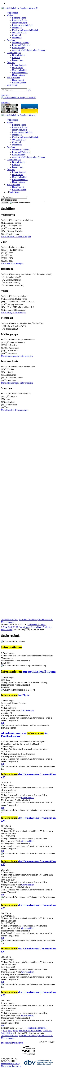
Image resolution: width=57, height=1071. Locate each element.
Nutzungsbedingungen (11, 1066)
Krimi (10, 372)
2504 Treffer (18, 629)
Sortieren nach (7, 624)
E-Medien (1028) (11, 329)
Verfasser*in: (7, 656)
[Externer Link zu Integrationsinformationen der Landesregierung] (29, 112)
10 (17, 627)
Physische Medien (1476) (15, 326)
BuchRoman (13, 350)
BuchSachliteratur (17, 342)
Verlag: (4, 682)
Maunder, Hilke (14, 228)
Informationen (27, 710)
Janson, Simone (14, 223)
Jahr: (3, 680)
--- (8, 399)
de (7, 407)
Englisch (11, 402)
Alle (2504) (39, 323)
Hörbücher (11, 375)
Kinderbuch (14, 348)
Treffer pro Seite (37, 629)
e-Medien (13, 345)
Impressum (6, 1043)
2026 (11, 252)
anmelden (5, 95)
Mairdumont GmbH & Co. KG (21, 301)
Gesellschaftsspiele (14, 377)
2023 (11, 261)
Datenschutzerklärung (10, 1063)
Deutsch (13, 396)
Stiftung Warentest (15, 304)
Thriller (10, 369)
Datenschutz (17, 1043)
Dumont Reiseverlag (16, 310)
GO (29, 90)
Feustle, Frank (12, 234)
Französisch (11, 405)
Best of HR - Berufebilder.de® (20, 307)
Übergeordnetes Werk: (11, 710)
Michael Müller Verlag (17, 299)
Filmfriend (12, 353)
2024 (11, 258)
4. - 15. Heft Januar (14, 250)
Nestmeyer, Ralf (14, 225)
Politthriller (11, 380)
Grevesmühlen (27, 797)
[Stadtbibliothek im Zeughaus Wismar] (18, 8)
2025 (11, 255)
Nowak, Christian (15, 231)
